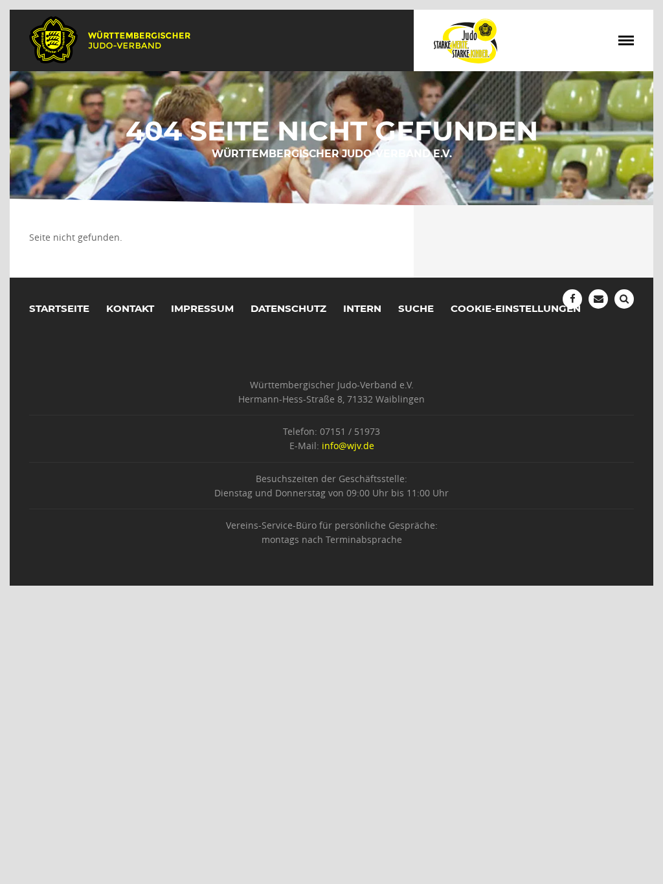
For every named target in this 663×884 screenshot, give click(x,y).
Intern (362, 308)
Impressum (202, 308)
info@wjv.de (348, 445)
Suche (416, 308)
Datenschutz (288, 308)
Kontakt (130, 308)
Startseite (59, 308)
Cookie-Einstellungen (516, 308)
